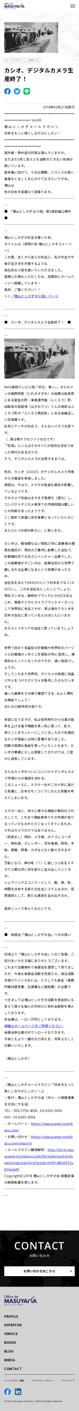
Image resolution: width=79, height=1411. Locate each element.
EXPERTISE (13, 1325)
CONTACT (13, 1369)
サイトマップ (68, 1380)
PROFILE (11, 1316)
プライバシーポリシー (43, 1380)
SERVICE (11, 1334)
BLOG (9, 1351)
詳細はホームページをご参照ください (33, 1026)
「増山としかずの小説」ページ (35, 296)
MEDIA (9, 1360)
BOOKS (10, 1342)
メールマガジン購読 (14, 1380)
